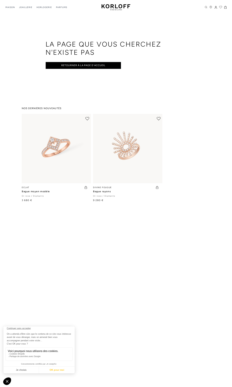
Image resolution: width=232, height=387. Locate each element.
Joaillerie (25, 7)
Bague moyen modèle (36, 191)
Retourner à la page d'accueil (83, 65)
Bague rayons (102, 191)
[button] (225, 7)
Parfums (61, 7)
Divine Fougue (102, 187)
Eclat (25, 187)
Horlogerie (44, 7)
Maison (10, 7)
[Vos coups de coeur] (220, 7)
